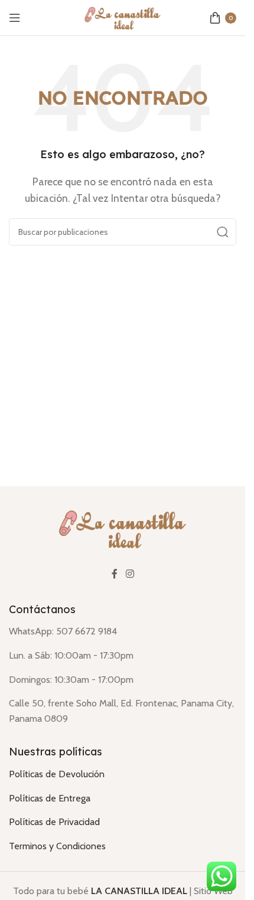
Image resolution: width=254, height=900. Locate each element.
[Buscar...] (222, 232)
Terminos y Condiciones (57, 846)
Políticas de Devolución (57, 774)
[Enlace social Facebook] (115, 574)
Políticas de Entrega (49, 798)
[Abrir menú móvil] (15, 18)
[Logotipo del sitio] (122, 16)
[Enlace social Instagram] (130, 574)
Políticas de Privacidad (54, 821)
